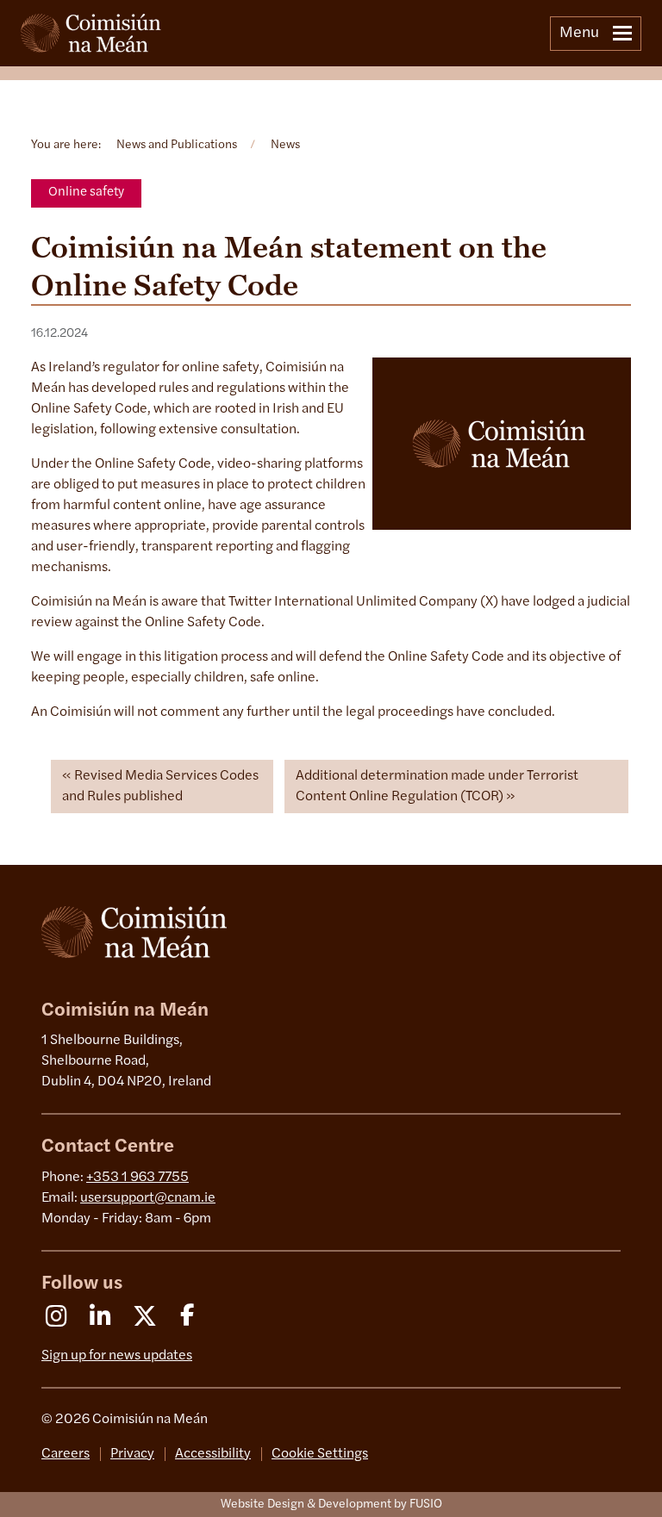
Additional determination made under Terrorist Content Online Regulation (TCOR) (437, 786)
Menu (579, 33)
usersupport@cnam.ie (147, 1198)
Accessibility (213, 1454)
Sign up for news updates (116, 1356)
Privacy (132, 1454)
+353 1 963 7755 (137, 1177)
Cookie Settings (320, 1454)
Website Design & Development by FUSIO (331, 1504)
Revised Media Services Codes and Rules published (160, 786)
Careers (65, 1454)
